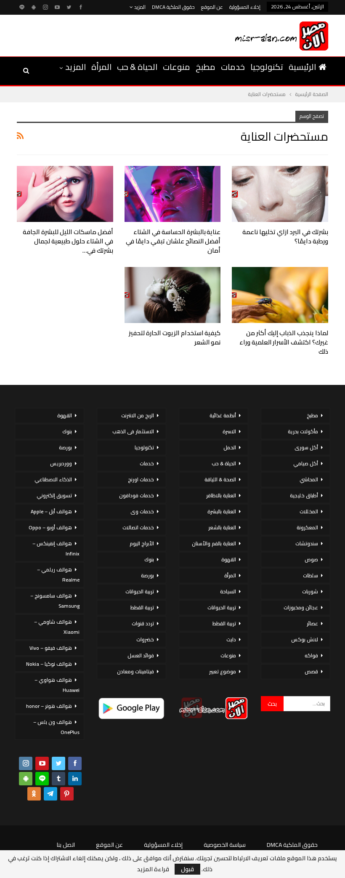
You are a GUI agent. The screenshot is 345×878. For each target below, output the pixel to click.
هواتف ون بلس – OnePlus (56, 727)
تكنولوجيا (266, 67)
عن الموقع (212, 7)
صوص (311, 559)
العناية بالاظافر (221, 495)
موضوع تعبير (222, 671)
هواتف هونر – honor (49, 706)
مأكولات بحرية (303, 431)
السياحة (228, 591)
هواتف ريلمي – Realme (58, 574)
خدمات (233, 67)
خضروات (145, 639)
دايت (231, 639)
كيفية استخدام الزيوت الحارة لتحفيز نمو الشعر (174, 337)
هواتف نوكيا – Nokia (49, 664)
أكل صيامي (305, 463)
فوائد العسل (140, 655)
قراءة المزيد (153, 869)
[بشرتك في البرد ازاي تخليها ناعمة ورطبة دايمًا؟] (280, 194)
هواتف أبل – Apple (51, 511)
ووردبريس (61, 463)
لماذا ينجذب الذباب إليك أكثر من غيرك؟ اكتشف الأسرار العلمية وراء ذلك (283, 342)
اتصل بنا (66, 844)
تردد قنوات (143, 623)
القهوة (228, 559)
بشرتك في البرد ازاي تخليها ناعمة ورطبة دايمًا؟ (285, 236)
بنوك (149, 559)
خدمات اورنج (141, 479)
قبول (187, 869)
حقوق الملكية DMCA (173, 7)
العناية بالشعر (222, 527)
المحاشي (309, 479)
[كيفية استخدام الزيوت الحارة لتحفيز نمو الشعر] (173, 295)
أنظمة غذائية (223, 415)
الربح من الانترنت (137, 415)
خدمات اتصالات (138, 527)
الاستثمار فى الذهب (133, 431)
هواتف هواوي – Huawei (57, 685)
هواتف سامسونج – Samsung (55, 601)
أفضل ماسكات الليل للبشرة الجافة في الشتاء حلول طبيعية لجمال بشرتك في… (68, 241)
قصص (311, 671)
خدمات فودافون (136, 495)
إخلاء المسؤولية (244, 7)
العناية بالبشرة (221, 511)
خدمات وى (142, 511)
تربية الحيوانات (221, 607)
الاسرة (229, 431)
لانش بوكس (304, 639)
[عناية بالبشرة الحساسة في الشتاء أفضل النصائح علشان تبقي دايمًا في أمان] (173, 194)
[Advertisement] (113, 34)
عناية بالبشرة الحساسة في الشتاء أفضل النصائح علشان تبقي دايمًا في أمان (173, 241)
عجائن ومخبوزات (301, 607)
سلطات (310, 575)
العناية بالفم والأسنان (214, 543)
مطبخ (205, 67)
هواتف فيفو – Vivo (50, 648)
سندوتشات (306, 543)
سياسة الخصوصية (225, 844)
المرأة (101, 67)
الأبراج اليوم (142, 543)
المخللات (309, 511)
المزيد (139, 7)
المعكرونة (307, 527)
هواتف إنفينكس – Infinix (56, 548)
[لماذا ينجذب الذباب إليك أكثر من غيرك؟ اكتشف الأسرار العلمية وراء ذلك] (280, 295)
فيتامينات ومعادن (135, 671)
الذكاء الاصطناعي (53, 479)
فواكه (311, 655)
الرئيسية (302, 67)
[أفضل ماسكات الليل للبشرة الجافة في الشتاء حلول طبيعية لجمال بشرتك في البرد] (65, 194)
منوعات (176, 67)
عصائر (312, 623)
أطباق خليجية (304, 495)
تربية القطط (224, 623)
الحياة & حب (137, 67)
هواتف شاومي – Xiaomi (57, 627)
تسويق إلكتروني (54, 495)
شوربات (310, 591)
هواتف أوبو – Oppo (50, 527)
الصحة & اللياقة (220, 479)
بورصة (147, 575)
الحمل (229, 447)
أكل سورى (306, 447)
